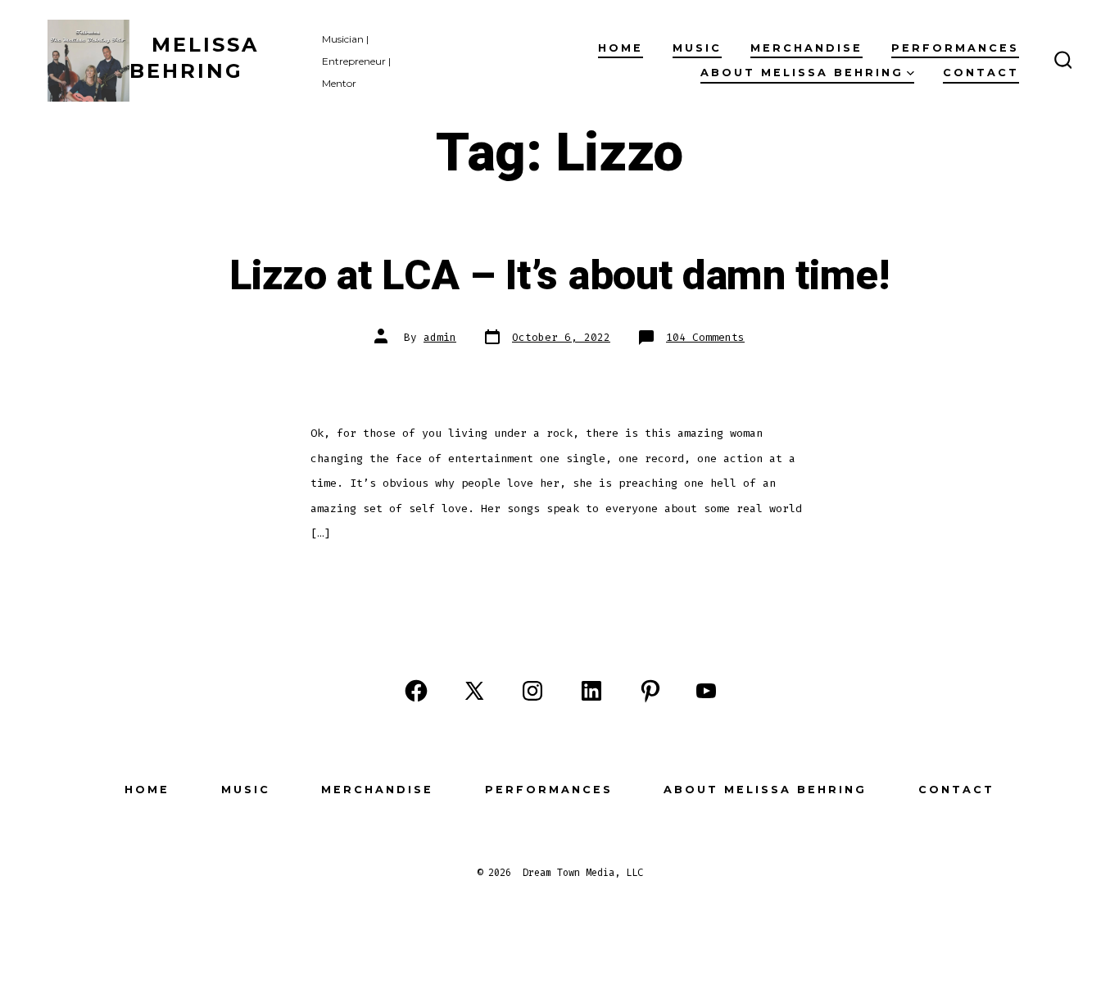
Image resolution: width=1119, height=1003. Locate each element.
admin (440, 337)
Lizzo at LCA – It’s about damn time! (559, 276)
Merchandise (806, 48)
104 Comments (705, 337)
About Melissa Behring (802, 72)
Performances (955, 48)
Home (620, 48)
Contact (981, 72)
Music (697, 48)
